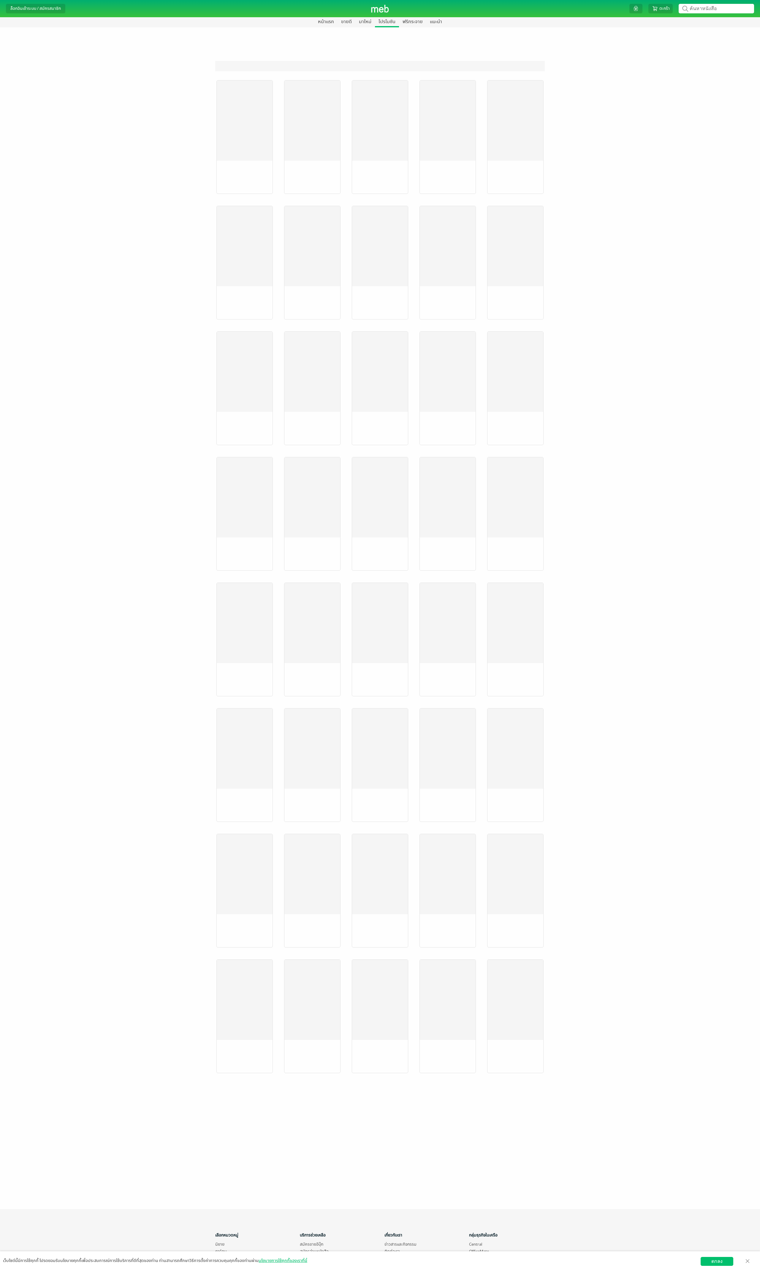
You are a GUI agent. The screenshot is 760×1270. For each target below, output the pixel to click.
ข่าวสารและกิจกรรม (400, 1244)
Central (475, 1244)
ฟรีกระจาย (413, 21)
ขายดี (346, 21)
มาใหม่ (365, 21)
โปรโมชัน (387, 21)
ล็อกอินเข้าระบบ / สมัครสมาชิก (35, 8)
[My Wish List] (635, 8)
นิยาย (219, 1244)
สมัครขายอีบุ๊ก (311, 1244)
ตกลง (717, 1261)
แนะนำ (436, 21)
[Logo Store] (380, 8)
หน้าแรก (326, 21)
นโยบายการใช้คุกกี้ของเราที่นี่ (283, 1261)
